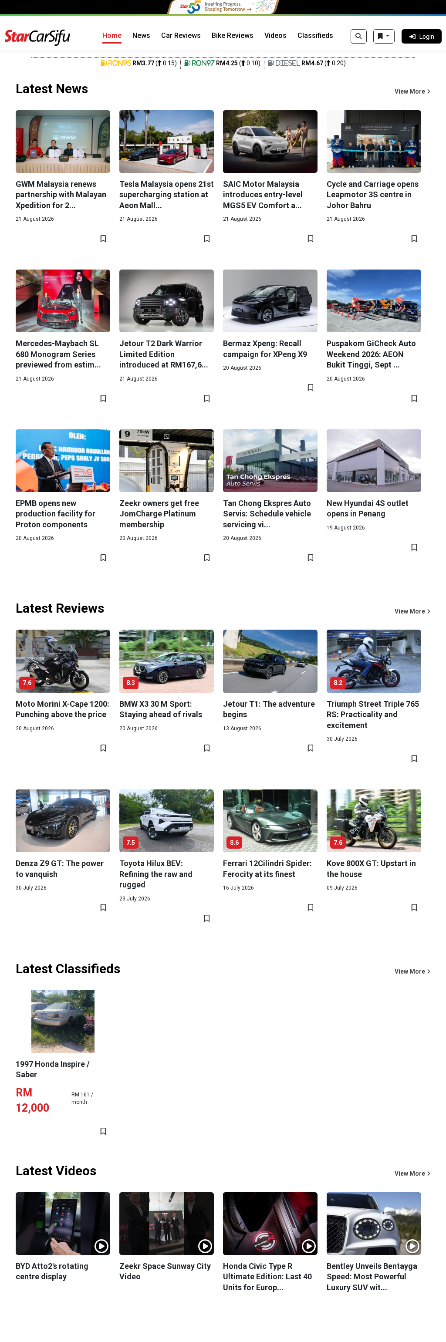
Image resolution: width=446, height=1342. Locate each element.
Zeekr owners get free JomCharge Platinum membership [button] (159, 514)
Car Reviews (181, 35)
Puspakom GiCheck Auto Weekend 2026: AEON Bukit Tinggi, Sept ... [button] (371, 354)
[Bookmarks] (384, 36)
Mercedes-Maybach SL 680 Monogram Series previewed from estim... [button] (58, 354)
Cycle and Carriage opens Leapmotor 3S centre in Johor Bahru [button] (373, 194)
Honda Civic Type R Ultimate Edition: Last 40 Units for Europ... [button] (267, 1276)
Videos (275, 35)
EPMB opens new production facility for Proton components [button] (55, 514)
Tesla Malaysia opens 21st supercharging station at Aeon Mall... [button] (166, 194)
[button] (412, 91)
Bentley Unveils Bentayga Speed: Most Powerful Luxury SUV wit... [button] (372, 1276)
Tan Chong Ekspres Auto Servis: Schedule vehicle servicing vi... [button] (267, 514)
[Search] (359, 36)
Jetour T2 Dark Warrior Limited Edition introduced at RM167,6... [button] (163, 354)
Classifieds (315, 35)
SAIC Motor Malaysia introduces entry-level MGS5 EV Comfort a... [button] (263, 194)
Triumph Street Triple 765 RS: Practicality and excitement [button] (373, 714)
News (141, 35)
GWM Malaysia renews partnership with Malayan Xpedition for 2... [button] (61, 194)
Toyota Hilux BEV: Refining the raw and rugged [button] (156, 874)
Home (112, 35)
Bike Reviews (232, 35)
